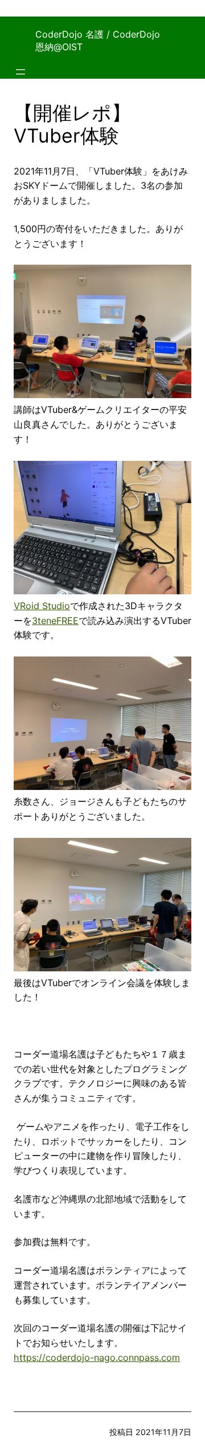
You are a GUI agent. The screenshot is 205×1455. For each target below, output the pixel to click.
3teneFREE (55, 620)
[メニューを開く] (20, 72)
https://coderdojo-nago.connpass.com (97, 1357)
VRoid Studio (42, 605)
